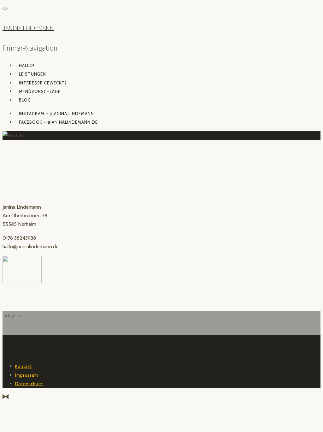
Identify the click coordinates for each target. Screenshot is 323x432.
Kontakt (23, 366)
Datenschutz (29, 383)
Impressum (26, 375)
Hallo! (26, 65)
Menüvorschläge (40, 91)
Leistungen (32, 74)
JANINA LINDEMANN (28, 28)
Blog (25, 99)
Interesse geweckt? (43, 82)
